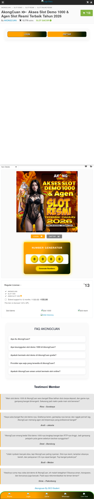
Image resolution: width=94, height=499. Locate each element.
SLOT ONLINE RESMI (44, 7)
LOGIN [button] (36, 236)
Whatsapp (65, 496)
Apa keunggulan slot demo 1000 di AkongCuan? (33, 347)
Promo (9, 496)
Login (28, 496)
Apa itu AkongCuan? (20, 339)
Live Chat (84, 496)
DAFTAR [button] (52, 236)
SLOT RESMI (29, 7)
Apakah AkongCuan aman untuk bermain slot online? (35, 371)
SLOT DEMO (18, 7)
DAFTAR (67, 34)
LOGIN (27, 34)
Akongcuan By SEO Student (47, 488)
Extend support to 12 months (28, 299)
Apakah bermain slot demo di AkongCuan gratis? (33, 355)
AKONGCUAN (6, 7)
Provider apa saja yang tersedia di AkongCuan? (33, 363)
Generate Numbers (47, 268)
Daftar (47, 496)
